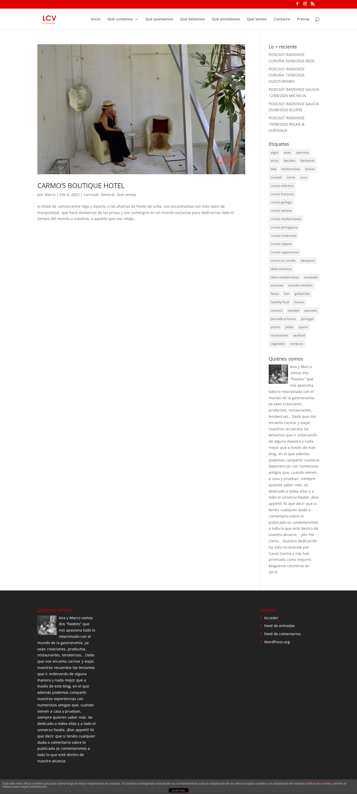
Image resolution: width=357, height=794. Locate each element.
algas (275, 152)
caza (303, 177)
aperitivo (302, 152)
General (107, 194)
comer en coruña (283, 260)
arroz (275, 160)
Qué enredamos (226, 19)
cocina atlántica (282, 185)
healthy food (280, 302)
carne (291, 177)
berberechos (290, 169)
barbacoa (307, 160)
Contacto (282, 19)
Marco (49, 194)
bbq (273, 169)
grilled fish (302, 293)
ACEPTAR (178, 790)
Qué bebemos (192, 19)
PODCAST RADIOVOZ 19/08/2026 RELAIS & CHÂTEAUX (286, 124)
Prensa (303, 19)
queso (303, 327)
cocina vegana (281, 243)
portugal (307, 319)
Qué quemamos (159, 19)
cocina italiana (281, 210)
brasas (310, 169)
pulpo (289, 327)
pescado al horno (283, 319)
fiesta (275, 293)
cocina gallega (281, 202)
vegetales (278, 343)
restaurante (279, 335)
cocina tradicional (283, 235)
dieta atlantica (281, 269)
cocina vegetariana (284, 252)
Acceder (271, 617)
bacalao (289, 160)
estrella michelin (301, 285)
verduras (296, 343)
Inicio (96, 19)
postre (275, 327)
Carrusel (91, 194)
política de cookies (318, 783)
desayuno (308, 260)
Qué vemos (257, 19)
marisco (277, 310)
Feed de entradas (279, 625)
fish (286, 293)
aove (287, 152)
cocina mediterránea (286, 219)
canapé (276, 177)
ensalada (311, 277)
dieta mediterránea (285, 277)
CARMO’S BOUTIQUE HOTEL (81, 185)
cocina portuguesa (284, 227)
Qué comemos (120, 19)
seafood (299, 335)
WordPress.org (277, 641)
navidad (293, 310)
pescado (310, 310)
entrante (277, 285)
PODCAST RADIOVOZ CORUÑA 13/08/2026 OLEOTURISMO (286, 75)
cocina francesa (282, 194)
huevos (299, 302)
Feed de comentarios (282, 633)
